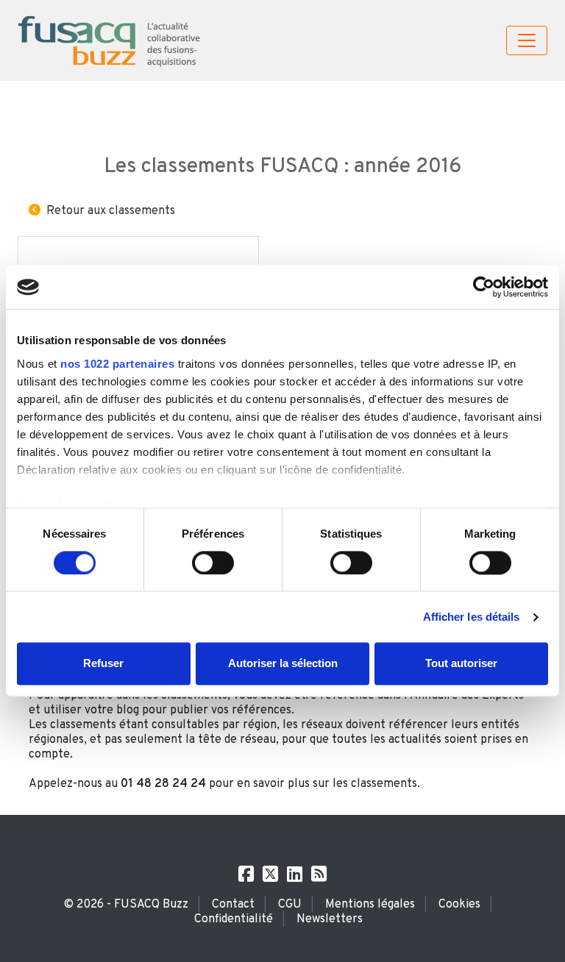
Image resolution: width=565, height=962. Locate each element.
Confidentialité (233, 919)
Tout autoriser (461, 664)
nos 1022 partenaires (117, 363)
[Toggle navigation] (526, 40)
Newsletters (329, 919)
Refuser (103, 664)
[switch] (213, 562)
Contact (233, 904)
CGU (290, 904)
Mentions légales (370, 904)
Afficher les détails (471, 616)
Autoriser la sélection (283, 664)
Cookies (459, 904)
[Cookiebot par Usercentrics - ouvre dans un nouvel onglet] (483, 287)
